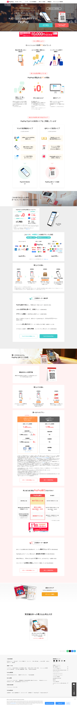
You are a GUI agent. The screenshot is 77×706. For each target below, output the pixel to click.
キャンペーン (29, 661)
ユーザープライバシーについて (57, 673)
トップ (26, 1)
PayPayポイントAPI (10, 681)
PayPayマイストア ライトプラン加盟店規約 (42, 457)
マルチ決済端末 (33, 1)
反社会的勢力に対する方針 (57, 678)
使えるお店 (15, 661)
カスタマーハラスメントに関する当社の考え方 (59, 684)
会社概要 (8, 692)
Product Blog (36, 692)
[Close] (75, 699)
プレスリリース (23, 692)
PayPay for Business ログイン (12, 674)
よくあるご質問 (42, 661)
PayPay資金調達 (31, 674)
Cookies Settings (68, 703)
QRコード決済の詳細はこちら (28, 480)
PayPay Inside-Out (43, 692)
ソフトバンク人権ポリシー (57, 668)
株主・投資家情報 (15, 692)
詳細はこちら (46, 259)
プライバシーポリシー (56, 671)
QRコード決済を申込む (48, 479)
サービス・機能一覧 (22, 661)
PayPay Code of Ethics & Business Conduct (59, 670)
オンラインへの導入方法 (38, 638)
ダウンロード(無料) (49, 594)
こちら (43, 462)
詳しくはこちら (27, 451)
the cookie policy (13, 703)
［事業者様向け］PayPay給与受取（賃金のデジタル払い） (28, 680)
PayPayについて (9, 661)
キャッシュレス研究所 (58, 1)
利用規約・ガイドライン (56, 665)
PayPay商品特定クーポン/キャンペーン (21, 681)
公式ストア (9, 662)
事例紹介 (50, 1)
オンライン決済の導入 (10, 669)
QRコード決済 (42, 1)
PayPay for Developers (32, 669)
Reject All (60, 703)
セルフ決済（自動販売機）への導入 (21, 669)
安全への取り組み (35, 661)
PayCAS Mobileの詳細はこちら (28, 336)
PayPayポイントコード (43, 680)
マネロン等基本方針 (56, 681)
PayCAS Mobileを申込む (48, 336)
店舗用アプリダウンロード (22, 674)
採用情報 (29, 692)
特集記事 (13, 662)
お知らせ (47, 661)
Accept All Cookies (49, 703)
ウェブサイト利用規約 (56, 676)
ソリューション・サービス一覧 (12, 680)
